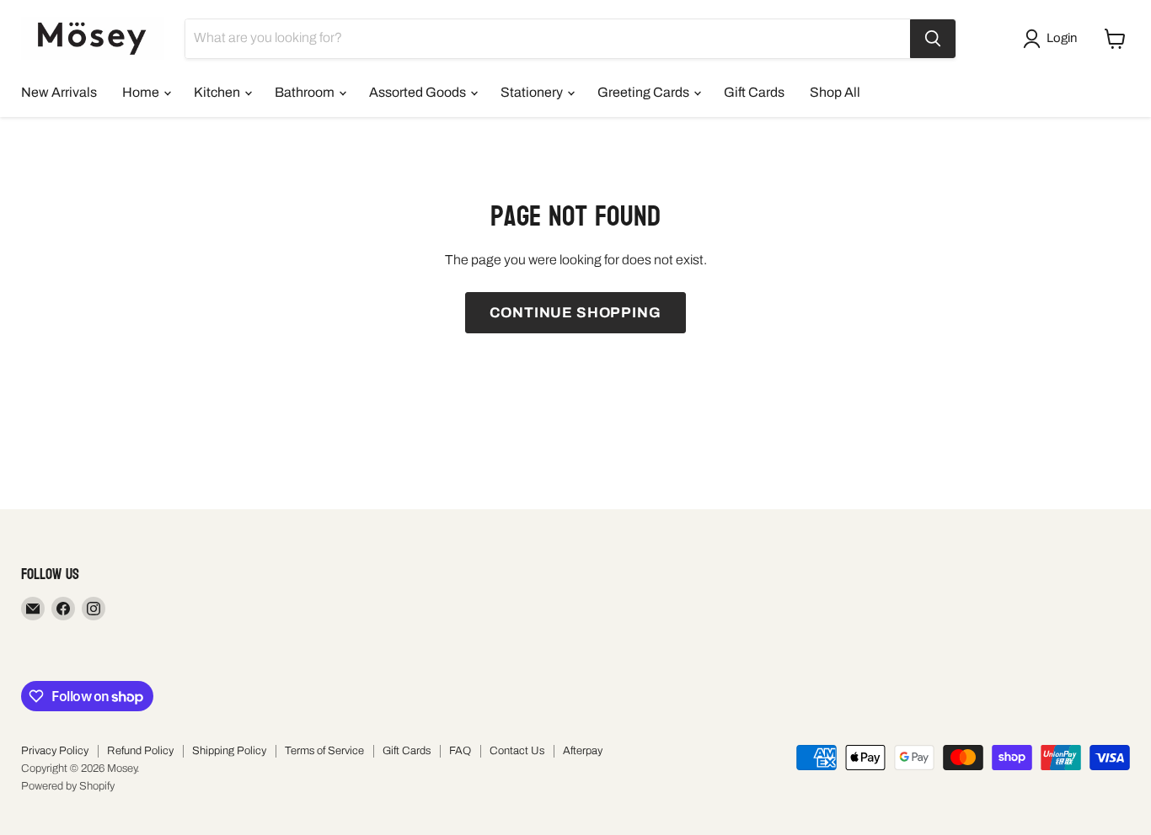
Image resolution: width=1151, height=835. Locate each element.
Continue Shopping (575, 313)
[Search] (933, 38)
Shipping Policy (229, 751)
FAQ (460, 751)
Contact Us (517, 751)
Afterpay (582, 751)
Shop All (835, 92)
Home (142, 92)
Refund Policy (140, 751)
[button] (1053, 39)
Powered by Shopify (68, 786)
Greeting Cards (644, 92)
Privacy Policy (54, 751)
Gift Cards (754, 92)
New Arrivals (59, 92)
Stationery (533, 92)
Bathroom (306, 92)
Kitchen (218, 92)
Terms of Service (324, 751)
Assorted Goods (418, 92)
